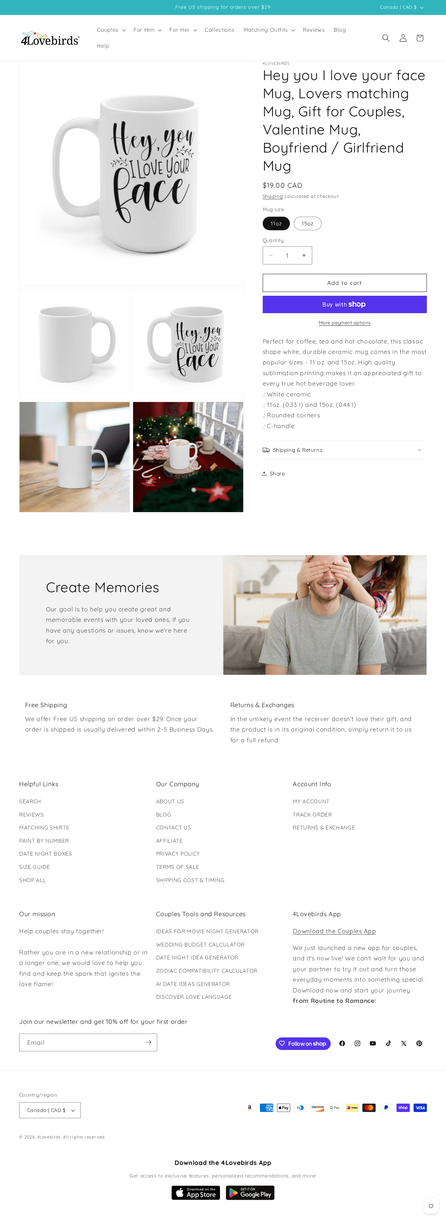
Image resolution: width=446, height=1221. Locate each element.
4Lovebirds (49, 1137)
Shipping (273, 196)
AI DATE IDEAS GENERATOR (193, 984)
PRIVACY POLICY (178, 854)
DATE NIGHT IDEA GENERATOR (197, 958)
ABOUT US (170, 801)
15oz (308, 223)
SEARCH (30, 801)
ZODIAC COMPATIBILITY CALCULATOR (206, 970)
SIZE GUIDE (34, 867)
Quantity (273, 240)
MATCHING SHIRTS (44, 827)
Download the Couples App (334, 931)
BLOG (163, 814)
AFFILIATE (169, 840)
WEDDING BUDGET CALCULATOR (200, 944)
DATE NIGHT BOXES (45, 854)
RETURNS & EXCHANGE (324, 827)
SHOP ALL (32, 880)
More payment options (345, 322)
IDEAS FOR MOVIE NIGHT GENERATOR (207, 931)
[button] (110, 30)
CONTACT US (173, 827)
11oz (276, 223)
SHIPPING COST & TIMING (190, 880)
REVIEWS (31, 814)
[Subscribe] (148, 1042)
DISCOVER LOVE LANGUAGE (194, 997)
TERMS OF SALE (177, 867)
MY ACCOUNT (311, 801)
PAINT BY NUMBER (44, 840)
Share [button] (277, 473)
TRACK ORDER (312, 814)
